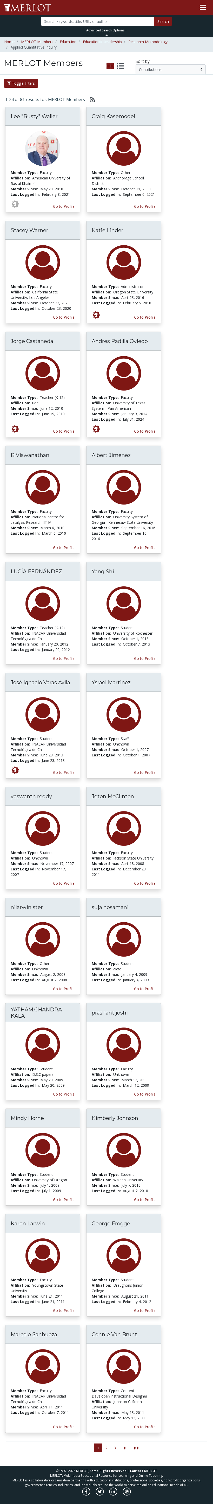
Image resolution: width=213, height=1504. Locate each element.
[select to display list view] (120, 66)
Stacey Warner (29, 230)
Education (68, 41)
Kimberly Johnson (115, 1118)
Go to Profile (64, 206)
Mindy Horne (27, 1118)
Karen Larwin (28, 1223)
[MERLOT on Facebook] (86, 1494)
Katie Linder (107, 230)
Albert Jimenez (111, 455)
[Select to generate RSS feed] (90, 99)
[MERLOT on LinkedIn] (113, 1494)
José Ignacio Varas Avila (40, 682)
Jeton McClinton (113, 796)
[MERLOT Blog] (127, 1494)
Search (163, 21)
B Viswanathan (30, 455)
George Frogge (111, 1223)
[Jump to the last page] (136, 1448)
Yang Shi (103, 571)
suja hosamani (110, 907)
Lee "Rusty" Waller (34, 116)
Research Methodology (148, 41)
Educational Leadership (102, 41)
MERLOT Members (37, 41)
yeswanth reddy (31, 796)
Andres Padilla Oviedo (120, 341)
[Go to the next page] (125, 1448)
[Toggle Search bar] (106, 35)
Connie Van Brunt (114, 1334)
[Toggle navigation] (203, 7)
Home (9, 41)
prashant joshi (110, 1013)
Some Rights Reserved (108, 1471)
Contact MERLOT (143, 1471)
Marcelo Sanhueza (34, 1334)
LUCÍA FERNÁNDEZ (36, 571)
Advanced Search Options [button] (105, 30)
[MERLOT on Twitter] (100, 1494)
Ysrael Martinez (111, 682)
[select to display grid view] (110, 66)
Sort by (143, 61)
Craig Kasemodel (113, 116)
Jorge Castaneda (32, 341)
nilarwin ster (27, 907)
